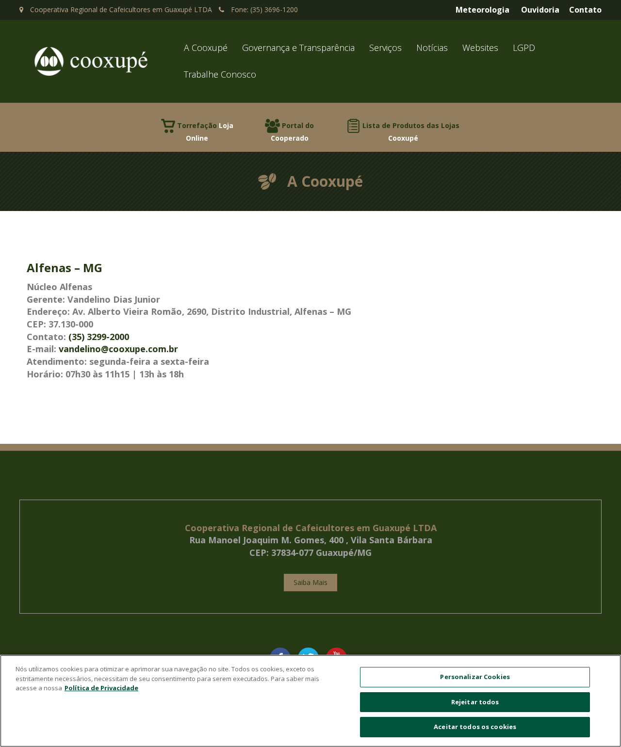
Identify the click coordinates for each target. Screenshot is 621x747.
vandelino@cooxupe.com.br (118, 349)
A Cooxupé (206, 47)
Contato (585, 9)
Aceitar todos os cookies (475, 726)
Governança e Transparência (298, 47)
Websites (480, 47)
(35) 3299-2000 (98, 336)
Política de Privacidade (101, 687)
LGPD (524, 47)
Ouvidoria (540, 9)
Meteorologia (482, 9)
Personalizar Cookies (475, 676)
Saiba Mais (310, 582)
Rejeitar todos (475, 702)
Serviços (385, 47)
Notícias (432, 47)
